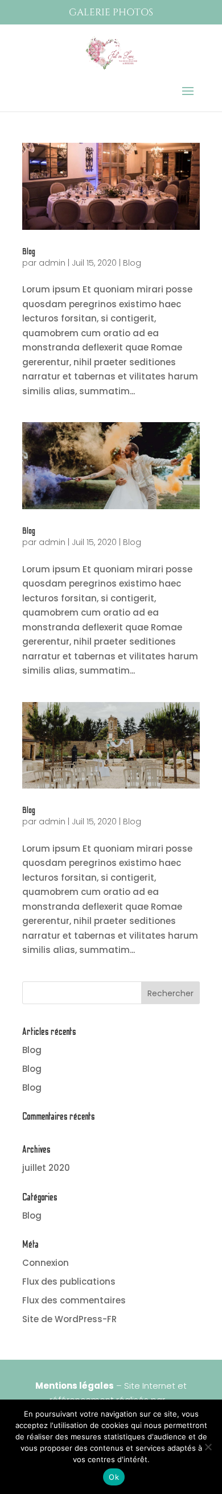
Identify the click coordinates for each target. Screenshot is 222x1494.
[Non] (207, 1446)
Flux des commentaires (74, 1300)
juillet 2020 (46, 1168)
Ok (114, 1476)
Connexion (45, 1263)
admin (52, 263)
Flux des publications (69, 1281)
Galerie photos (111, 12)
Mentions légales (74, 1386)
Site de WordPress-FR (69, 1319)
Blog (28, 251)
